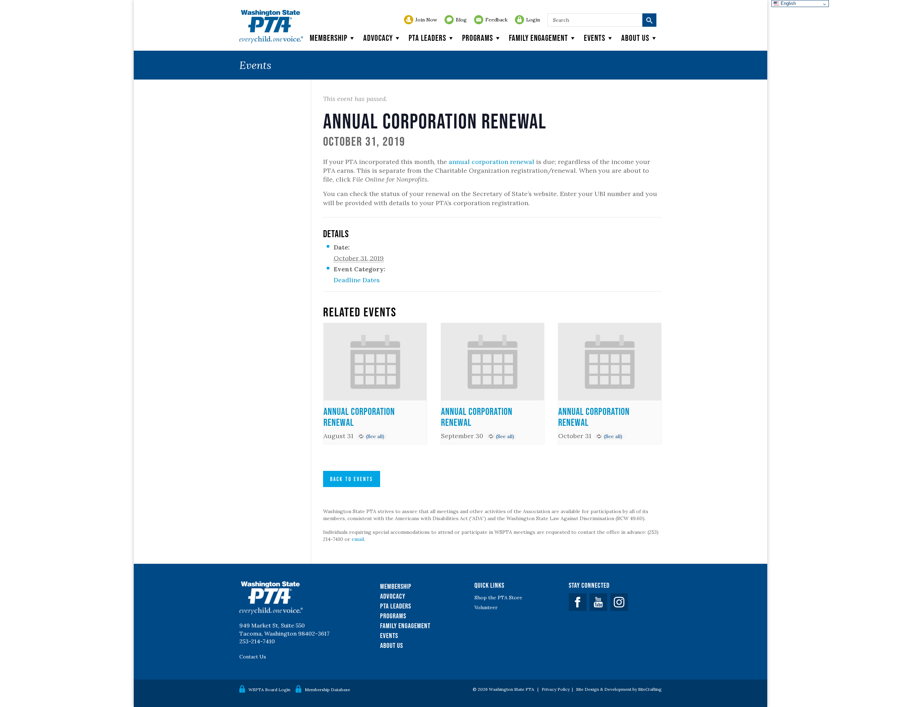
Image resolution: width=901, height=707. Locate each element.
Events (594, 38)
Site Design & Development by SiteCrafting (619, 689)
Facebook (577, 602)
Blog (461, 20)
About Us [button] (635, 38)
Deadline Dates (357, 280)
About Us (391, 645)
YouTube (598, 602)
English (787, 3)
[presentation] (375, 361)
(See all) (375, 436)
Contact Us (252, 657)
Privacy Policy (556, 689)
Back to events (351, 479)
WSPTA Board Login (269, 689)
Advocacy (378, 38)
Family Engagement (538, 38)
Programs (477, 38)
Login (533, 20)
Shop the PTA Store (498, 597)
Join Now (426, 20)
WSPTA (271, 26)
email (358, 539)
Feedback (496, 20)
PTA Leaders (427, 38)
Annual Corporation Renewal (359, 417)
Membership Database (327, 689)
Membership (328, 38)
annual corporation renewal (491, 162)
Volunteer (486, 607)
